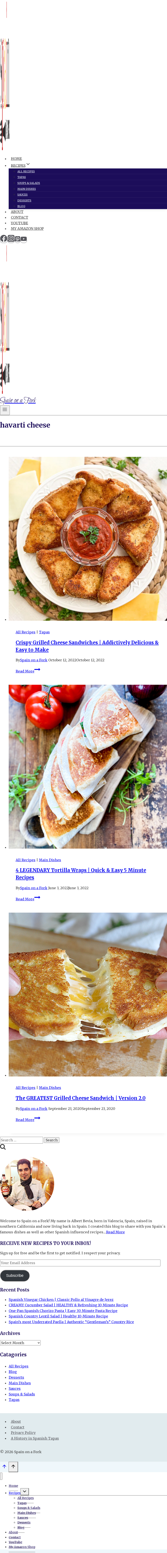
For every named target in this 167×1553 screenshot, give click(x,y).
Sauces (22, 194)
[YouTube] (23, 240)
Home (16, 158)
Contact (19, 217)
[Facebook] (3, 240)
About (17, 212)
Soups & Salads (28, 183)
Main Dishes (26, 189)
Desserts (24, 200)
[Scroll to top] (4, 1467)
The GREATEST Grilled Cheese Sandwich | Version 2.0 (80, 1098)
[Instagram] (11, 240)
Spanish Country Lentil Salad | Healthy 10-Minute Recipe (58, 1316)
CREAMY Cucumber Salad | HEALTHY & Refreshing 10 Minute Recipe (68, 1305)
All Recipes (26, 171)
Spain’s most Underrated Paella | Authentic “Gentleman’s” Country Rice (71, 1322)
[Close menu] (1, 1476)
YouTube (19, 223)
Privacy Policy (23, 1432)
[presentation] (88, 539)
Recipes (14, 1493)
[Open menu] (5, 410)
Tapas (21, 177)
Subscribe (14, 1275)
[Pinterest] (17, 240)
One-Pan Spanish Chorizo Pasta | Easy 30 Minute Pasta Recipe (63, 1311)
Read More (28, 671)
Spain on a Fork (33, 660)
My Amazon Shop (27, 228)
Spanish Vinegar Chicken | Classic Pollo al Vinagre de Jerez (61, 1299)
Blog (21, 206)
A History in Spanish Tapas (35, 1438)
